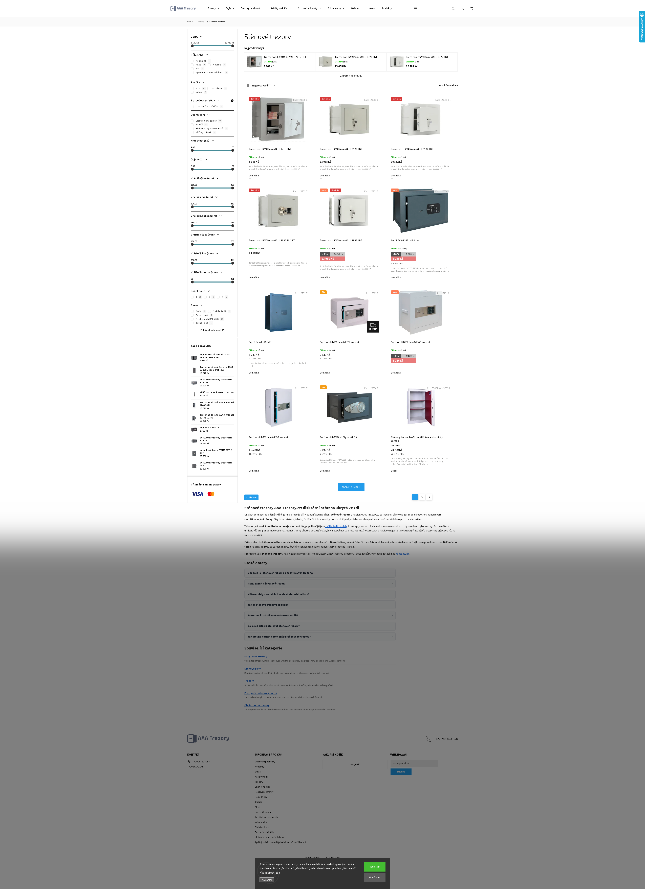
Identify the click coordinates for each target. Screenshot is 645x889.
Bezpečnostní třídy (264, 832)
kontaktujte (403, 554)
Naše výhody (261, 777)
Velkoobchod (261, 822)
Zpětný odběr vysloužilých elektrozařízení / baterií (280, 842)
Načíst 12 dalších (351, 487)
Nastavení (267, 880)
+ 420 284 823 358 (445, 739)
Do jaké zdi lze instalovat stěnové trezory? (274, 626)
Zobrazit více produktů (351, 76)
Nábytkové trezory (255, 656)
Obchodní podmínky (265, 761)
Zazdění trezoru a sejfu (266, 817)
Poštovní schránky (264, 792)
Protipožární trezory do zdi (260, 693)
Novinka (217, 64)
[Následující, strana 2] (422, 497)
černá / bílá (202, 323)
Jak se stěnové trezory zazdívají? (268, 605)
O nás (258, 772)
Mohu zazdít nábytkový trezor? (266, 584)
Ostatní (258, 802)
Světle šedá (219, 311)
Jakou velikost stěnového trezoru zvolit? (273, 615)
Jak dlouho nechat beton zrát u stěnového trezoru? (279, 637)
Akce (198, 64)
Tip (198, 68)
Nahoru (252, 497)
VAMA (199, 92)
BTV (198, 88)
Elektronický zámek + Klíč (209, 128)
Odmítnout (375, 877)
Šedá (198, 311)
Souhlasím (375, 867)
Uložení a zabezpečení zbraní (269, 837)
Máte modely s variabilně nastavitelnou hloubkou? (278, 594)
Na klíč (199, 124)
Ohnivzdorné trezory (256, 705)
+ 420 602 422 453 (196, 766)
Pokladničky (261, 797)
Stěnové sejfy (252, 669)
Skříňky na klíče (262, 787)
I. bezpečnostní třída (207, 106)
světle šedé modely (336, 526)
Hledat (401, 771)
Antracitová (202, 315)
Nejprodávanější (261, 85)
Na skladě (201, 61)
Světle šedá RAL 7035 (207, 319)
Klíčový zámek (203, 132)
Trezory (249, 681)
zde (278, 873)
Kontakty (259, 766)
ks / (355, 764)
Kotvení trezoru (263, 812)
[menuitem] (213, 8)
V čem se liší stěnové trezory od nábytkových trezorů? (280, 573)
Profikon (217, 88)
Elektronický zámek (206, 121)
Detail (394, 471)
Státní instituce (262, 827)
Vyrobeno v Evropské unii (209, 72)
